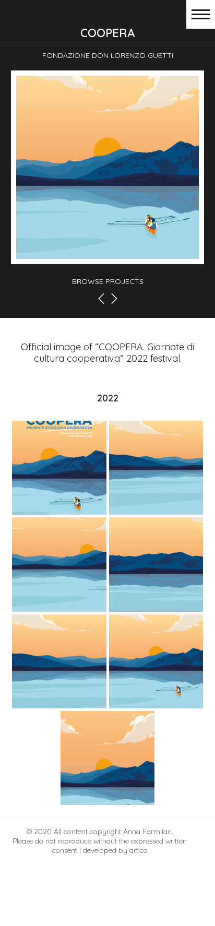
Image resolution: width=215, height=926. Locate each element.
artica (138, 850)
